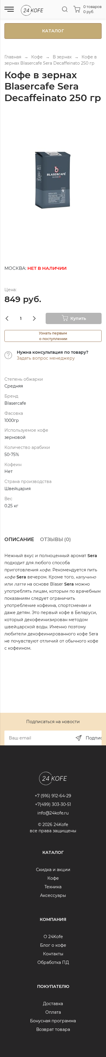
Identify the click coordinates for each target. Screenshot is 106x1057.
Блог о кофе (53, 945)
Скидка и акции (53, 869)
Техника (53, 886)
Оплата (53, 1012)
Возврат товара (53, 1029)
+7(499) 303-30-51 (53, 804)
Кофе (53, 878)
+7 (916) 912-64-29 (53, 795)
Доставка (53, 1003)
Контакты (53, 953)
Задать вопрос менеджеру (46, 358)
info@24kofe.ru (53, 813)
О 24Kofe (53, 936)
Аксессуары (53, 895)
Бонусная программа (53, 1020)
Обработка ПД (53, 962)
